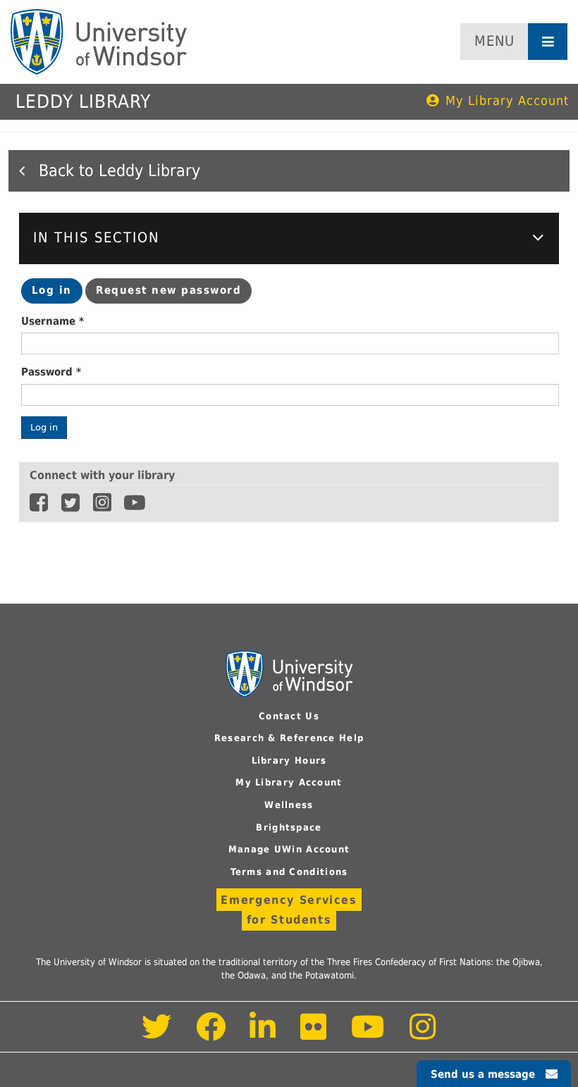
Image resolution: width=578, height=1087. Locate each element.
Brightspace (288, 827)
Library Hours (289, 760)
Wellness (288, 805)
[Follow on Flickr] (314, 1034)
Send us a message (483, 1074)
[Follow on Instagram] (423, 1034)
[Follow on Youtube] (368, 1034)
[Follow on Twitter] (157, 1034)
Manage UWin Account (289, 849)
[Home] (99, 42)
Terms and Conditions (289, 872)
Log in (57, 294)
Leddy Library (83, 101)
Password (51, 372)
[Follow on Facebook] (211, 1034)
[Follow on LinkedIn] (264, 1034)
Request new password (168, 290)
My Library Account (507, 100)
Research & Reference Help (289, 738)
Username (52, 321)
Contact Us (289, 716)
